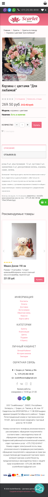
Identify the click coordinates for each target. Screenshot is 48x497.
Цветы (24, 335)
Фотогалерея (24, 310)
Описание (9, 148)
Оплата (24, 304)
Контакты (24, 301)
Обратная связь (24, 313)
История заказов (24, 353)
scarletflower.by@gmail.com (26, 378)
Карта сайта (24, 319)
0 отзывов (20, 99)
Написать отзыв (34, 99)
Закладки (24, 356)
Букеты (16, 30)
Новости (24, 316)
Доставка (24, 307)
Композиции (24, 332)
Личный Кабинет (24, 350)
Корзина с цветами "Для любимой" (21, 33)
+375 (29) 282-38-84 (30, 10)
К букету (24, 340)
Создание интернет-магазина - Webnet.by (24, 491)
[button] (39, 488)
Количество (7, 125)
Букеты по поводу (30, 30)
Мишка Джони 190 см (15, 265)
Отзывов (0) (10, 155)
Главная (7, 30)
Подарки (24, 337)
